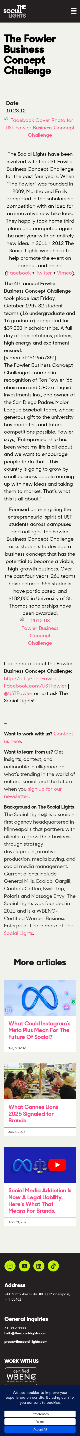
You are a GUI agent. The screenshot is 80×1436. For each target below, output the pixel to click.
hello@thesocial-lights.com (25, 1333)
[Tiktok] (53, 1265)
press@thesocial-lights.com (25, 1341)
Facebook (19, 272)
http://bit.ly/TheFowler (30, 678)
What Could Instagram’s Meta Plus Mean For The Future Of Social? (39, 1030)
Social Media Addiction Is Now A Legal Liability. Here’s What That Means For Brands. (39, 1200)
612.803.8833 (15, 1328)
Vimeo (64, 272)
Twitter (44, 272)
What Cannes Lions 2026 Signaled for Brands (33, 1113)
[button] (59, 11)
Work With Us (21, 1361)
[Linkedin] (38, 1265)
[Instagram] (10, 1265)
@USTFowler (19, 693)
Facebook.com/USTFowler (35, 685)
